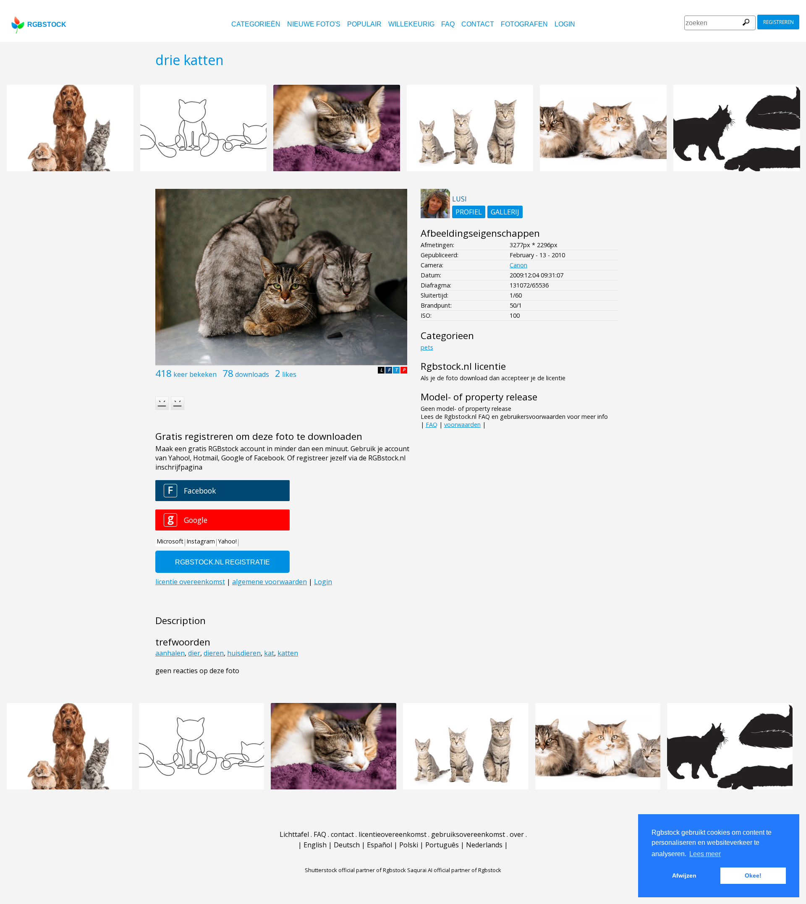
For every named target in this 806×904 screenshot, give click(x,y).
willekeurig (411, 24)
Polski (408, 844)
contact (477, 24)
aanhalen (170, 653)
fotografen (524, 24)
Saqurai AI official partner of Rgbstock (454, 870)
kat (269, 653)
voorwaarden (462, 424)
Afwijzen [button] (684, 875)
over (517, 834)
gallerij (505, 212)
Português (442, 844)
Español (379, 844)
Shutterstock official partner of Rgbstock (355, 870)
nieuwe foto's (313, 24)
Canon (518, 265)
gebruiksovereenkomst (468, 834)
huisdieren (244, 653)
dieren (214, 653)
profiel (468, 212)
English (315, 844)
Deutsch (347, 844)
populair (364, 24)
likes (289, 374)
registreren (778, 22)
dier (194, 653)
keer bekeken (195, 374)
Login (565, 24)
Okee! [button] (753, 875)
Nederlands (484, 844)
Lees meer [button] (705, 853)
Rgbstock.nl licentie (463, 366)
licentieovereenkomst (393, 834)
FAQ (448, 24)
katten (287, 653)
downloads (252, 374)
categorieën (255, 24)
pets (427, 347)
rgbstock (46, 24)
